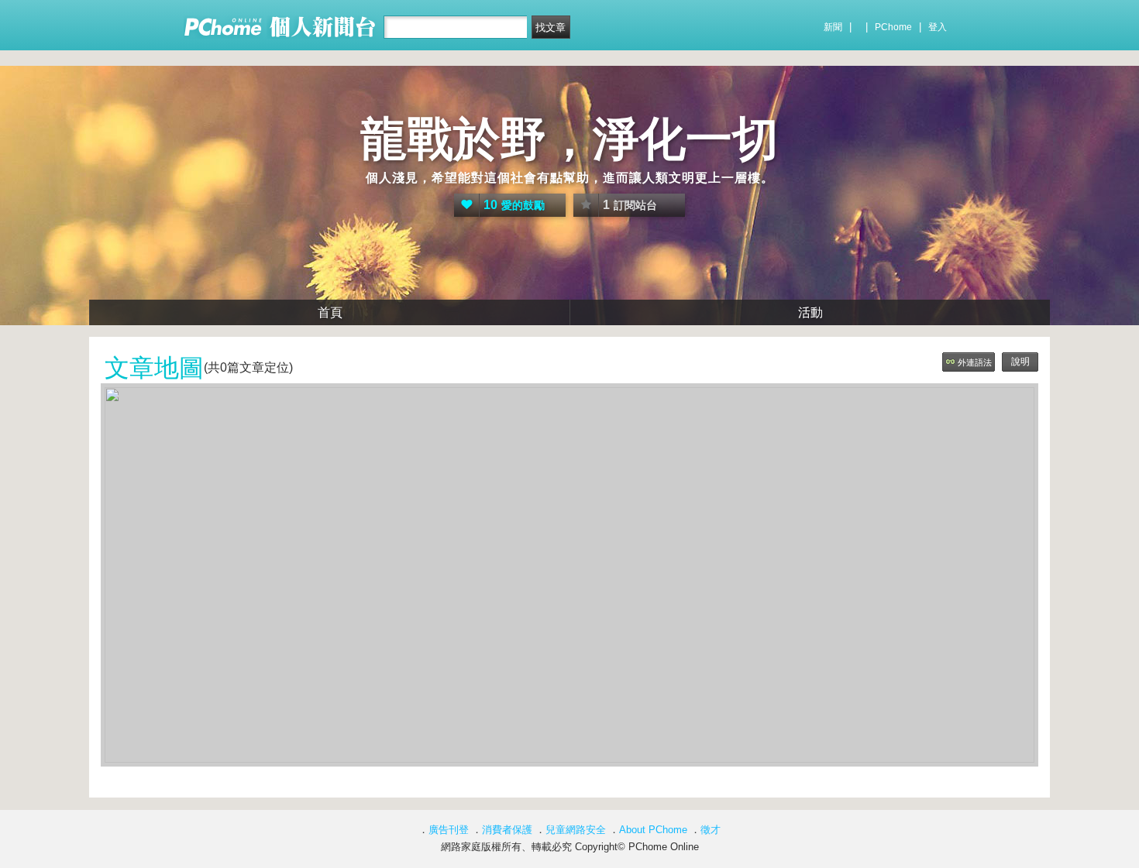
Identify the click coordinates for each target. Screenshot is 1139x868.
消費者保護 (507, 829)
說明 (1020, 361)
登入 (937, 27)
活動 (810, 312)
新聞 (833, 27)
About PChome (653, 829)
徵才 (710, 829)
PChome (893, 27)
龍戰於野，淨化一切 (569, 139)
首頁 (330, 312)
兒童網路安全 (575, 829)
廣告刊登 (448, 829)
